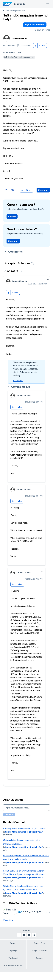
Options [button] (48, 25)
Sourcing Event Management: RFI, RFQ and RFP (25, 829)
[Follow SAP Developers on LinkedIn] (34, 935)
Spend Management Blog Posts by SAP (24, 832)
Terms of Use (39, 943)
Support (39, 958)
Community (19, 4)
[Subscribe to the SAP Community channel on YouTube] (29, 935)
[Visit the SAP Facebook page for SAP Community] (19, 935)
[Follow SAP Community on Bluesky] (24, 935)
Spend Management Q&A (15, 11)
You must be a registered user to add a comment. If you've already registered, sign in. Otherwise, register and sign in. (25, 369)
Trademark (13, 958)
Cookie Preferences (13, 965)
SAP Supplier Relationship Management (19, 57)
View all (7, 920)
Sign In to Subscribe (34, 25)
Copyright (13, 951)
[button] (35, 45)
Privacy (13, 943)
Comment (43, 190)
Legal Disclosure (39, 951)
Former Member (19, 38)
